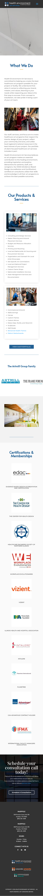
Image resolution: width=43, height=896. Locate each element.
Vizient (21, 602)
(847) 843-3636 (26, 783)
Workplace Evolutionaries (21, 574)
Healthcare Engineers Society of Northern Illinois (21, 545)
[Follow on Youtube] (25, 850)
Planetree (21, 687)
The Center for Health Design (21, 516)
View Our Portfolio (21, 347)
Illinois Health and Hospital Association (21, 630)
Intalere (21, 659)
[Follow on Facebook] (17, 850)
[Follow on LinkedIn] (21, 850)
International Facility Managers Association (21, 744)
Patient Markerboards (16, 333)
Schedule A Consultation (21, 792)
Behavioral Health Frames (17, 331)
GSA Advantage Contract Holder (21, 715)
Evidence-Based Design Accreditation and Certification (21, 487)
